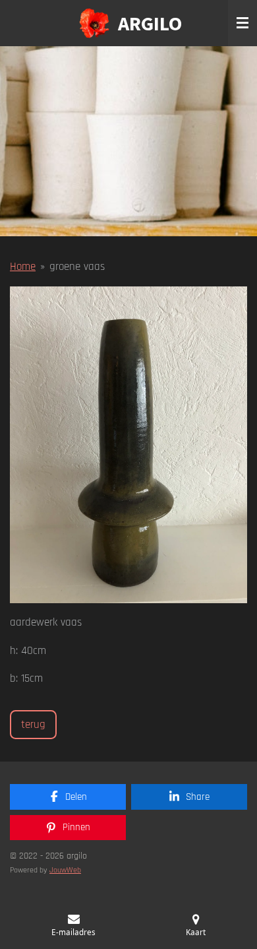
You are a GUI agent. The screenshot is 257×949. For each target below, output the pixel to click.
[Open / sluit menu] (242, 23)
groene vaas (77, 266)
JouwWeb (65, 870)
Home (23, 266)
